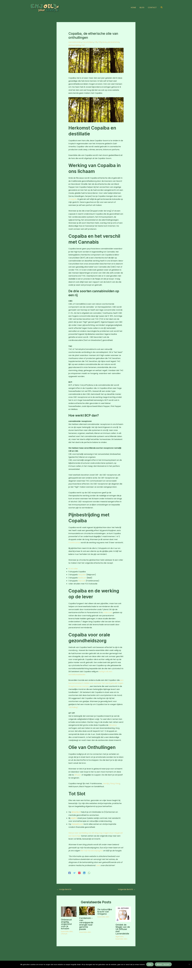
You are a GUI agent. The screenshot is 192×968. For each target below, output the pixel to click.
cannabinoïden (75, 42)
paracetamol (113, 42)
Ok (149, 964)
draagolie (72, 199)
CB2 (100, 42)
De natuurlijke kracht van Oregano (104, 911)
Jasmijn (106, 783)
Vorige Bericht (64, 889)
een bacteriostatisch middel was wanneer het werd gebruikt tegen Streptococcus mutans (95, 683)
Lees (98, 865)
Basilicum (82, 577)
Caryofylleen (88, 42)
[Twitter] (74, 872)
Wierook (81, 580)
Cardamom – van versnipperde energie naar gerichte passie (86, 923)
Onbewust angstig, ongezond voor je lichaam (66, 924)
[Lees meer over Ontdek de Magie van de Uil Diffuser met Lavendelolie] (123, 914)
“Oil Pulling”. (73, 707)
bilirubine (113, 725)
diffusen (77, 775)
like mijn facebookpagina (91, 850)
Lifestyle (64, 934)
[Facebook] (69, 872)
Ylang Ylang (115, 783)
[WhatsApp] (89, 872)
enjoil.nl (74, 818)
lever (104, 42)
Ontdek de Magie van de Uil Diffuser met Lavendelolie (123, 929)
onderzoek (107, 612)
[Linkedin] (84, 872)
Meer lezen (163, 964)
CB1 (95, 42)
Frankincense (74, 542)
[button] (162, 7)
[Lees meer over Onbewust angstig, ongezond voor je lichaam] (68, 911)
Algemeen (120, 936)
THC (83, 45)
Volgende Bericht (126, 889)
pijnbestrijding (74, 45)
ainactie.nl (76, 812)
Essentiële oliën (67, 931)
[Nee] (189, 964)
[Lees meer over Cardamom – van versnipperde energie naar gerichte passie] (87, 910)
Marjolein (82, 574)
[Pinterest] (79, 872)
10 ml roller (73, 568)
